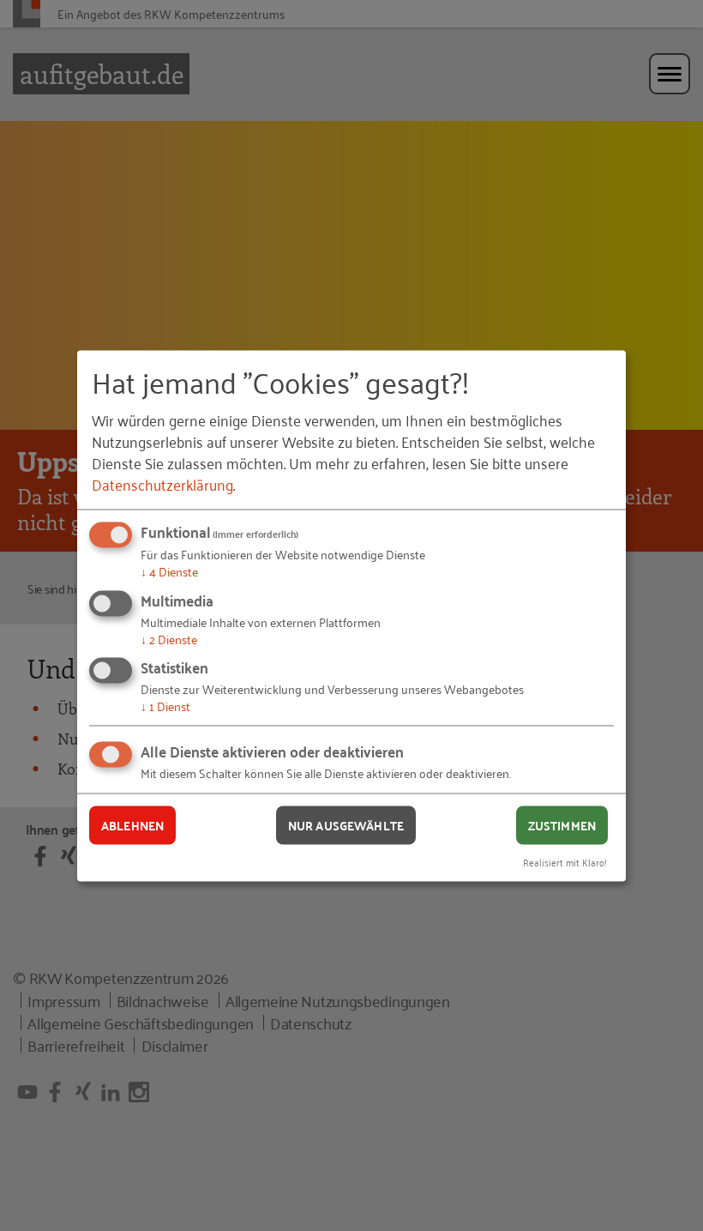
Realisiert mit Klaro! (565, 861)
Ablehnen (132, 825)
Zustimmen (562, 825)
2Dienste (169, 638)
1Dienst (165, 705)
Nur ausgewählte (346, 825)
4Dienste (169, 571)
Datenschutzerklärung (162, 484)
